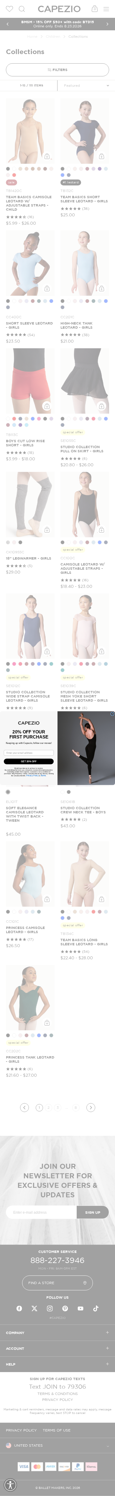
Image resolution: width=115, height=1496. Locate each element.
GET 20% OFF (29, 761)
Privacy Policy (32, 775)
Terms (43, 775)
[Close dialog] (112, 713)
